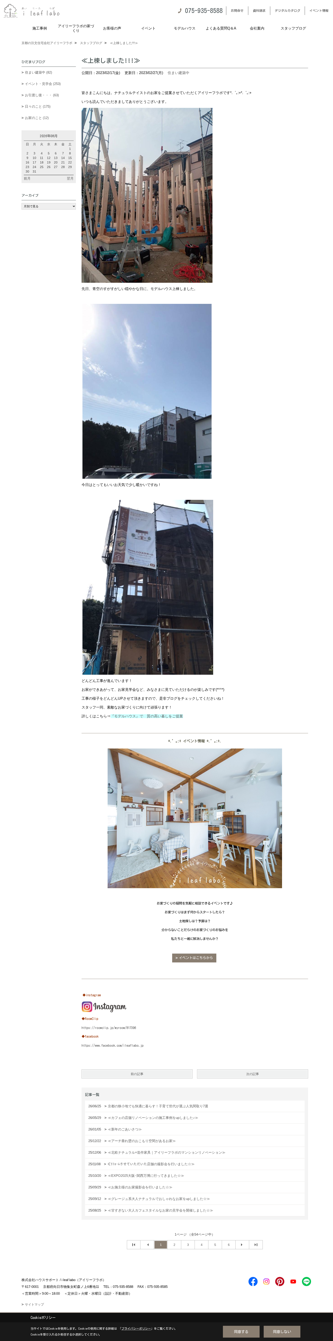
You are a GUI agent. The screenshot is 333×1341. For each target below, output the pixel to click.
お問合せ (237, 10)
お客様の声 (112, 28)
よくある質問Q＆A (221, 28)
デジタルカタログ (287, 10)
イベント (148, 28)
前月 (27, 178)
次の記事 (252, 1074)
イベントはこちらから (196, 957)
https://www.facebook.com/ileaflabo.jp (113, 1045)
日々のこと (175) (38, 106)
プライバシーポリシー (136, 1328)
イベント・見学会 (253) (43, 84)
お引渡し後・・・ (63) (42, 95)
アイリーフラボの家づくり (76, 28)
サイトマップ (34, 1304)
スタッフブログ (293, 28)
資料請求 (259, 10)
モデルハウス (184, 28)
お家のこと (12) (37, 118)
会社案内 (257, 28)
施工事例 (39, 28)
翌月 (70, 178)
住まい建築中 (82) (38, 72)
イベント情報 (318, 10)
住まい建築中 (178, 73)
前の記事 (137, 1074)
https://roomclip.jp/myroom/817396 (109, 1027)
